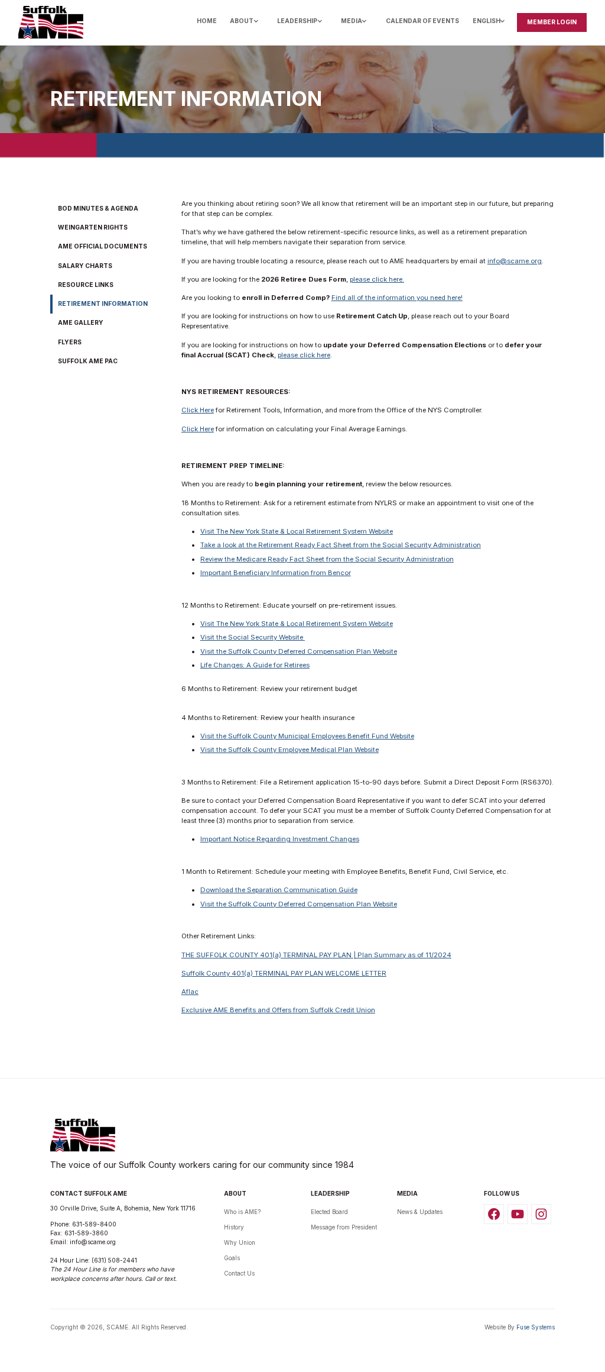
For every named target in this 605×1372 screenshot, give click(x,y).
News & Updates (420, 1211)
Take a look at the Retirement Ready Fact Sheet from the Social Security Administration (340, 545)
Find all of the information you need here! (397, 297)
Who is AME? (242, 1211)
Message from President (344, 1227)
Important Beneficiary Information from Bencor (275, 573)
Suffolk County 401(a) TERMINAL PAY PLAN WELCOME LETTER (283, 973)
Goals (232, 1257)
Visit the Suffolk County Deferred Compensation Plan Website (298, 651)
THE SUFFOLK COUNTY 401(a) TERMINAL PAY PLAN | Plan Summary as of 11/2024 (316, 955)
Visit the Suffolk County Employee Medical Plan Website (289, 749)
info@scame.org (514, 261)
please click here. (377, 279)
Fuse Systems (535, 1327)
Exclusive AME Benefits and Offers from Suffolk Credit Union (278, 1010)
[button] (247, 22)
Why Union (239, 1242)
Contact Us (239, 1273)
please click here (304, 355)
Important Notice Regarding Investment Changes (279, 839)
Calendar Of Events (422, 20)
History (234, 1227)
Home (207, 20)
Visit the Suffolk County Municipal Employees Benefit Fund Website (307, 736)
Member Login (552, 21)
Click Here (197, 410)
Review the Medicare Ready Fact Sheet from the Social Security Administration (327, 559)
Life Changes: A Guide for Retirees (255, 665)
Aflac (190, 991)
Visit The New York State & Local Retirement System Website (296, 531)
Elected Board (329, 1211)
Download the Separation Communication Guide (278, 890)
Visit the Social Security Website (252, 637)
